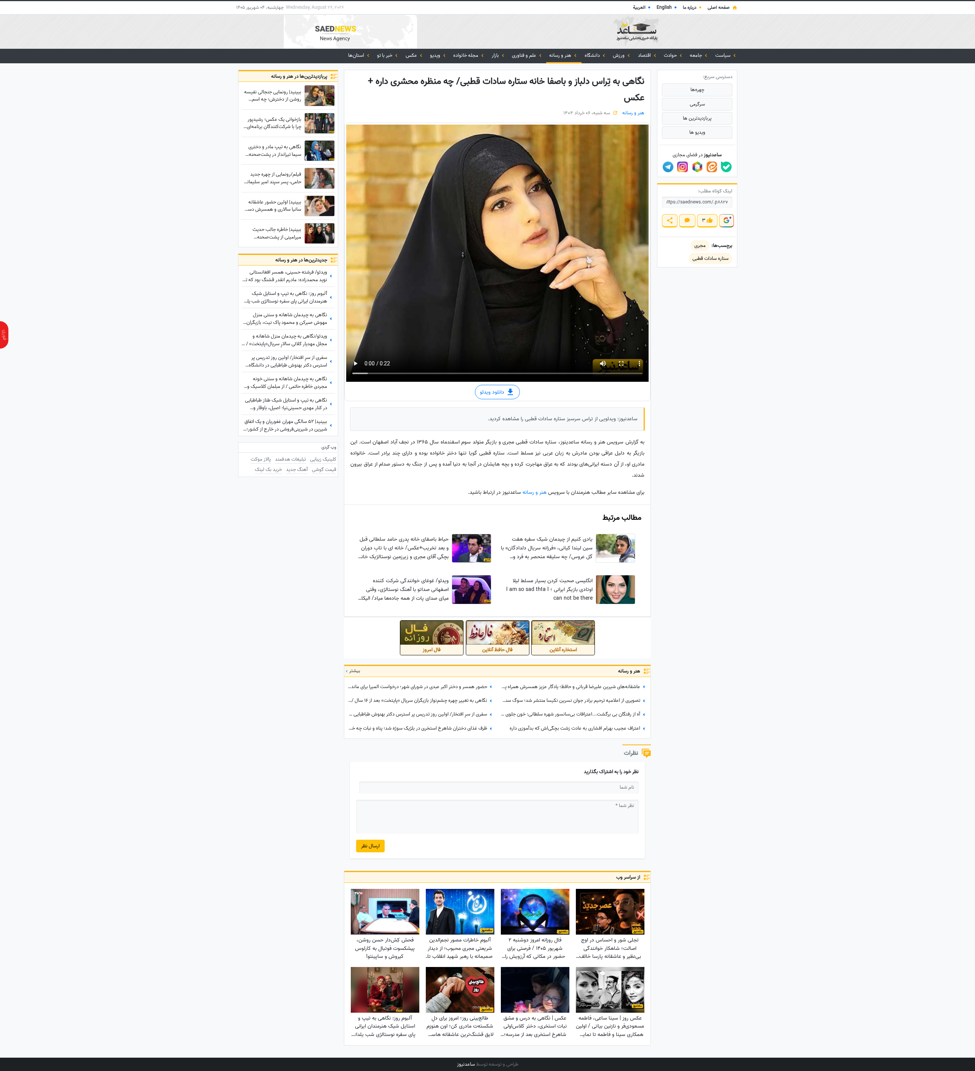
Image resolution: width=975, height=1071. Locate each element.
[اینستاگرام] (682, 167)
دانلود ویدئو (493, 391)
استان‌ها (356, 55)
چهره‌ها (697, 90)
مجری (700, 246)
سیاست (723, 55)
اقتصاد (645, 55)
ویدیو (435, 55)
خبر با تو (385, 55)
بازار (496, 55)
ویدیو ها (697, 132)
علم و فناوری (524, 55)
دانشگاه (593, 55)
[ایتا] (711, 167)
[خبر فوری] (4, 335)
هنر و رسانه (560, 55)
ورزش (619, 55)
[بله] (726, 167)
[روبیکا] (697, 167)
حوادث (671, 55)
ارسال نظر (370, 846)
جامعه (696, 55)
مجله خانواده (466, 55)
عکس (412, 55)
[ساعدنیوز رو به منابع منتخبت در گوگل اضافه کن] (726, 220)
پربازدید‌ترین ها (697, 118)
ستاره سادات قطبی (710, 259)
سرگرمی (697, 104)
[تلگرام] (668, 167)
